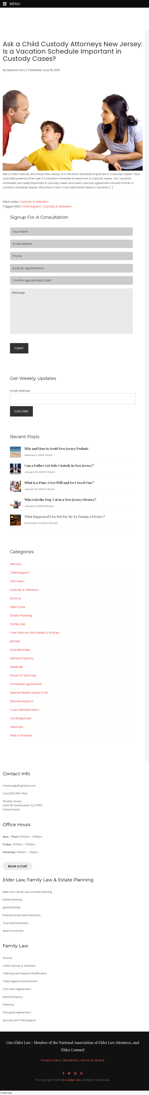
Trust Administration (24, 710)
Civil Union (17, 581)
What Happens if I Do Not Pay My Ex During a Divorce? (65, 516)
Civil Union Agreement (17, 989)
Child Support (32, 206)
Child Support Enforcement (20, 981)
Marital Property (22, 658)
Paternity (8, 1004)
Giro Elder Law (74, 18)
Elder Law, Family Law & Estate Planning (27, 892)
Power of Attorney (23, 675)
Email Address (20, 391)
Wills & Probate (21, 735)
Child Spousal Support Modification (25, 973)
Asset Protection (13, 931)
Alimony (15, 564)
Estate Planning (21, 615)
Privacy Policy (51, 1060)
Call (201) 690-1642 (15, 793)
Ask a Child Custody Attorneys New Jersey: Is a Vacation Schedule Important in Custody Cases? (72, 51)
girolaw (15, 641)
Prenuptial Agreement (26, 684)
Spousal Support (21, 701)
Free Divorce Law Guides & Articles (34, 633)
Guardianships (20, 650)
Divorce (15, 598)
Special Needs (11, 907)
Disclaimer (70, 1060)
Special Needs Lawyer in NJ (29, 693)
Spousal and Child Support (19, 1020)
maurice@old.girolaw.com (19, 785)
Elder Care (17, 607)
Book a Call (17, 866)
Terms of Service (92, 1060)
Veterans (16, 727)
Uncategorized (20, 718)
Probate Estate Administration (22, 915)
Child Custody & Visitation (19, 966)
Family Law (17, 624)
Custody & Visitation (34, 202)
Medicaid (16, 667)
